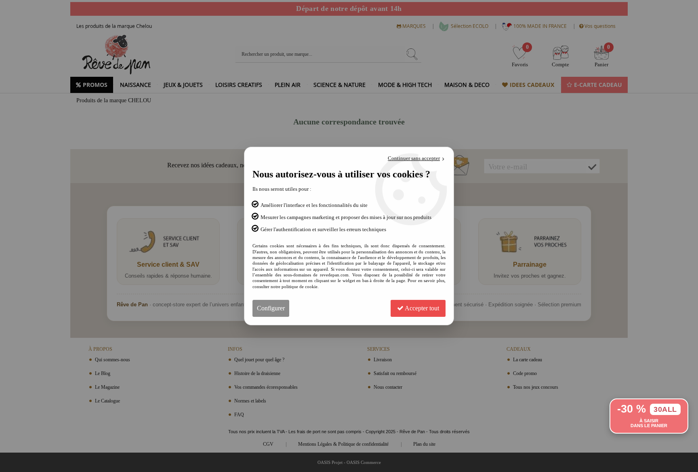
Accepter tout (421, 308)
